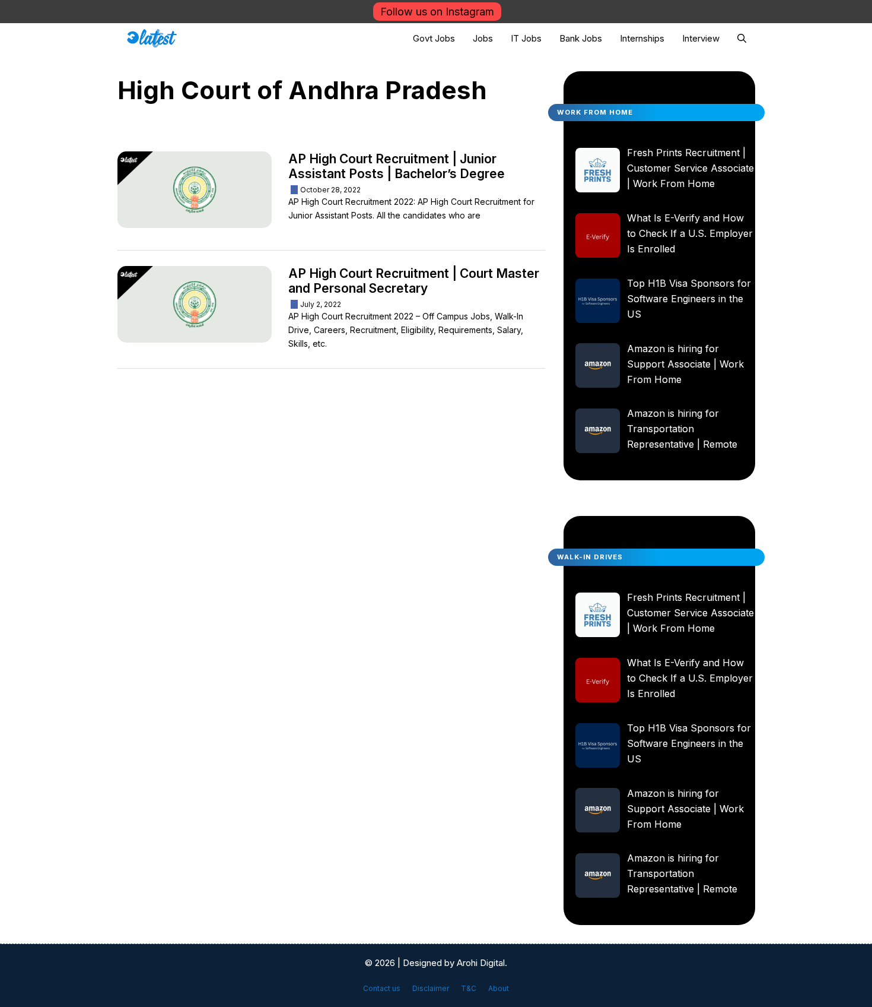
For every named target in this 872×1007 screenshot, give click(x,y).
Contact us (381, 988)
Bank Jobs (580, 38)
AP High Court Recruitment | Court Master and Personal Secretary (413, 281)
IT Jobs (526, 38)
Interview (701, 38)
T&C (468, 988)
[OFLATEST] (152, 38)
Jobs (483, 38)
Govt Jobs (434, 38)
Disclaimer (430, 988)
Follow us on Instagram (437, 11)
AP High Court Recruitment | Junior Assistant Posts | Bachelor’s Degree (396, 166)
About (498, 988)
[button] (741, 38)
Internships (642, 38)
